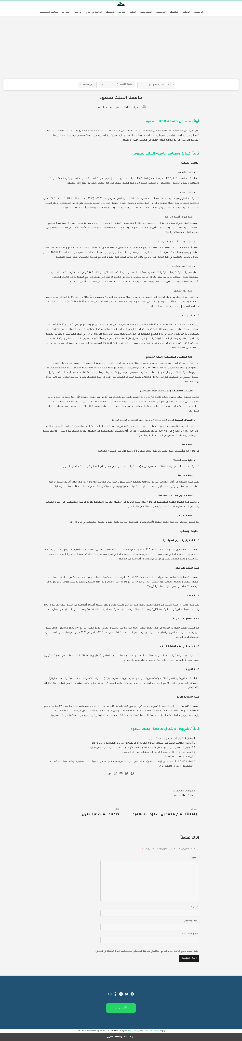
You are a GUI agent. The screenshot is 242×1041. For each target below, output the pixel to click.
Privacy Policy (132, 1031)
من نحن (77, 12)
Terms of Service (151, 1031)
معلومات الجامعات (184, 791)
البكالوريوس (146, 12)
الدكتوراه (174, 12)
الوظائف (186, 12)
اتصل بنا (66, 12)
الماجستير (161, 12)
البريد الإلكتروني (190, 920)
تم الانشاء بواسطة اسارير (121, 1037)
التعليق (194, 857)
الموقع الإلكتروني (190, 934)
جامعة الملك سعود (184, 795)
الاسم (195, 906)
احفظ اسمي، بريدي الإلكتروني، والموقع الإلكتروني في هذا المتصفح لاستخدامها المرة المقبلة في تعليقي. (147, 951)
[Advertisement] (121, 48)
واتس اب (121, 1008)
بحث (71, 84)
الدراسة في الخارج (93, 12)
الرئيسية (198, 12)
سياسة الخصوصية (48, 12)
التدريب (121, 12)
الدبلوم (132, 12)
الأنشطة (110, 12)
